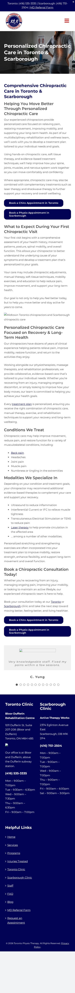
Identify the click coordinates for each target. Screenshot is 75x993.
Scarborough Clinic (19, 877)
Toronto (56, 601)
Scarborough (12, 606)
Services (12, 845)
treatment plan (22, 404)
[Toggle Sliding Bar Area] (72, 3)
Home (11, 836)
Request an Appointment (16, 920)
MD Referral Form (41, 7)
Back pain (17, 452)
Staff (10, 885)
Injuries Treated (17, 861)
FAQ (10, 893)
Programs (13, 853)
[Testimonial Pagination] (17, 685)
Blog (10, 902)
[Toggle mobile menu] (67, 20)
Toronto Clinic (16, 869)
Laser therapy (20, 527)
